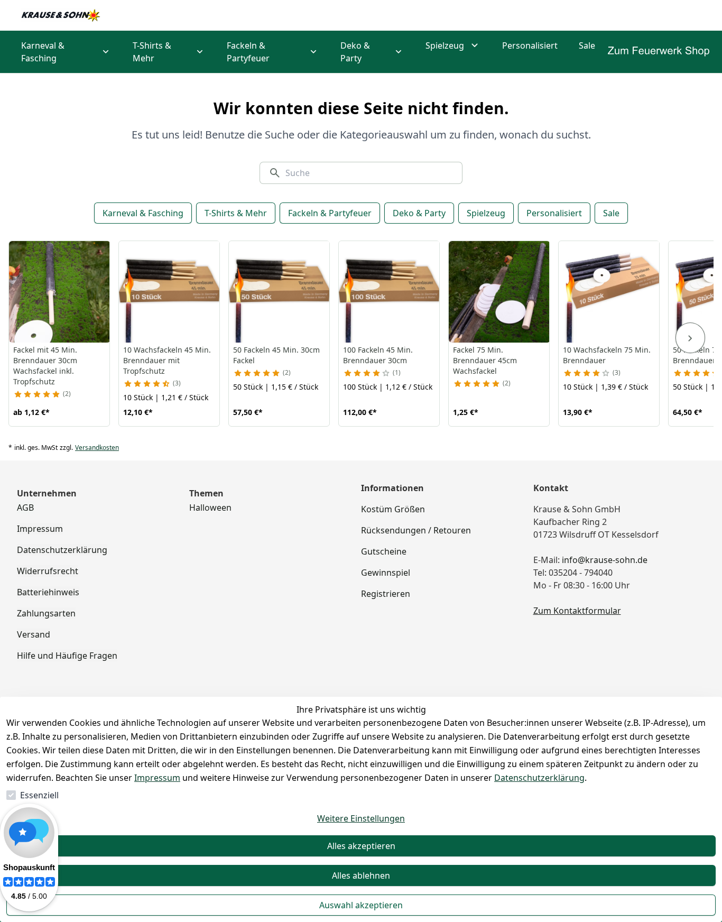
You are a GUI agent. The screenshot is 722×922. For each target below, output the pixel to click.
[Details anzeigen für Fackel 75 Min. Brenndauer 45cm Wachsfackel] (499, 292)
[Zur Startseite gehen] (60, 15)
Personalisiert (554, 213)
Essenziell (39, 795)
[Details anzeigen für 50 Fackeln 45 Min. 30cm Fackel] (279, 292)
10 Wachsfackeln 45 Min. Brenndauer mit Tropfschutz (167, 360)
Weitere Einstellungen (361, 818)
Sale (611, 213)
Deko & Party (419, 213)
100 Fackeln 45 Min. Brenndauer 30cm (378, 355)
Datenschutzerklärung (539, 777)
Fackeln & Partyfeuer (330, 213)
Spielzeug (486, 213)
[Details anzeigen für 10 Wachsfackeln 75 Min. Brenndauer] (609, 292)
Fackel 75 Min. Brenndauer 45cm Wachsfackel (485, 360)
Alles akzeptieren (361, 846)
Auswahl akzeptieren (361, 905)
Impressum (157, 777)
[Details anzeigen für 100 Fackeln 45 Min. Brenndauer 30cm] (389, 292)
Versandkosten (97, 448)
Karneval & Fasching (143, 213)
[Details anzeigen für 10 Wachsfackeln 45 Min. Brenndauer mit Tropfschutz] (169, 292)
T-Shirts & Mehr (236, 213)
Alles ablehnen (361, 875)
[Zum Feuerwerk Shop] (658, 52)
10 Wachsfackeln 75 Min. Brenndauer (607, 355)
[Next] (690, 337)
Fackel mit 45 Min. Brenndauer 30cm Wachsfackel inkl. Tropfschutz (45, 365)
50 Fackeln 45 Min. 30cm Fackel (276, 355)
